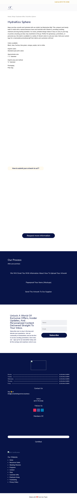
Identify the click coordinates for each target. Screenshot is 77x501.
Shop (13, 16)
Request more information (38, 235)
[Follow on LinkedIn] (42, 410)
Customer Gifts (20, 16)
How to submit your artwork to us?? (25, 168)
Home (9, 16)
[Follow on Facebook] (38, 410)
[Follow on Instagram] (34, 410)
